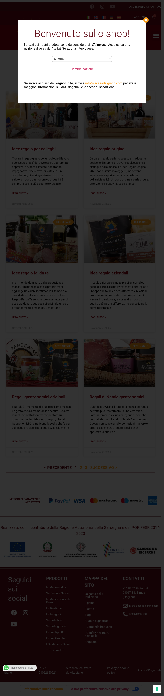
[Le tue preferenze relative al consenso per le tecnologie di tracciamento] (157, 689)
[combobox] (82, 59)
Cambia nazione (82, 69)
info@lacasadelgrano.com (103, 83)
